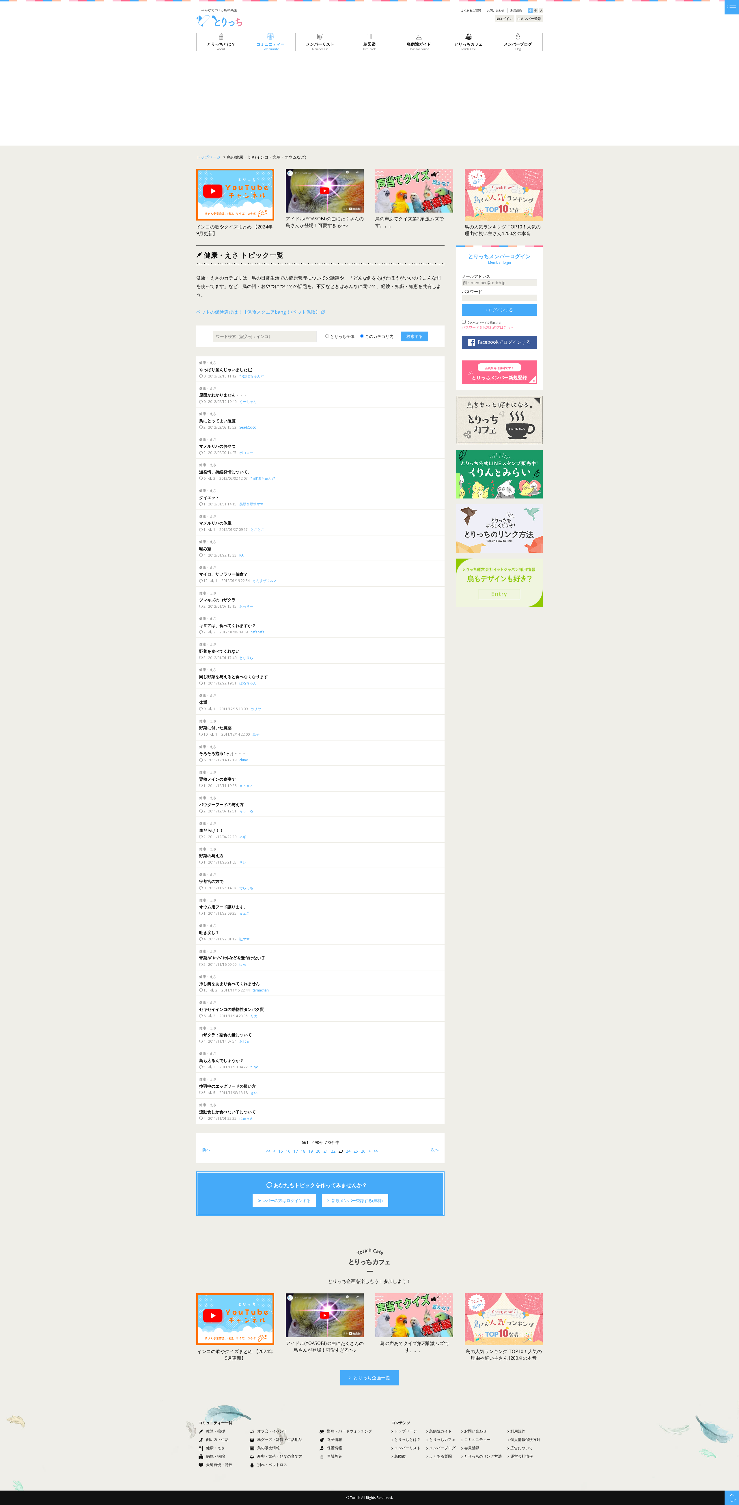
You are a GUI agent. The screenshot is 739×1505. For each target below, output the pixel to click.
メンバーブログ (442, 1447)
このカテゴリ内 (378, 336)
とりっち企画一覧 (371, 1377)
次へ (435, 1149)
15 (280, 1151)
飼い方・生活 (217, 1439)
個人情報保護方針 (525, 1439)
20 (318, 1151)
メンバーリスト (407, 1447)
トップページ (405, 1431)
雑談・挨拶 (215, 1431)
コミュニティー (477, 1439)
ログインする (501, 309)
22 (333, 1151)
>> (376, 1151)
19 (310, 1151)
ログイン (506, 18)
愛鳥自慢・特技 (219, 1464)
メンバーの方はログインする (284, 1200)
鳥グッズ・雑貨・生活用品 (279, 1439)
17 (295, 1151)
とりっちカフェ (442, 1439)
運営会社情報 (521, 1456)
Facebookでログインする (504, 342)
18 (303, 1151)
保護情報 (334, 1447)
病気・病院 (215, 1456)
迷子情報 (334, 1439)
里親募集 (334, 1456)
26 (363, 1151)
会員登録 (471, 1447)
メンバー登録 (530, 18)
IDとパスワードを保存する (483, 323)
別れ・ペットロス (272, 1464)
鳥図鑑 (400, 1456)
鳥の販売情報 (268, 1447)
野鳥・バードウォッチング (349, 1431)
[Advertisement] (369, 94)
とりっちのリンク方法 (483, 1456)
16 (288, 1151)
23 (340, 1151)
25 (355, 1151)
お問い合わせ (495, 10)
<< (268, 1151)
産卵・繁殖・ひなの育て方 (279, 1456)
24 (348, 1151)
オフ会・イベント (272, 1431)
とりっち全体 (341, 336)
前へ (206, 1149)
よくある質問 (440, 1456)
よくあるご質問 (471, 10)
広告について (521, 1447)
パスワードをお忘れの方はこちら (488, 327)
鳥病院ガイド (440, 1431)
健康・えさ (215, 1447)
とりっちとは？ (407, 1439)
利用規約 (516, 10)
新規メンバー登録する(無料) (357, 1200)
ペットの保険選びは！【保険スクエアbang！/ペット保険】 (258, 312)
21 (325, 1151)
